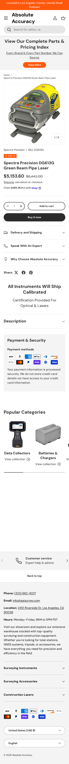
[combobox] (34, 29)
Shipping (9, 182)
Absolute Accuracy (22, 755)
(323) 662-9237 (25, 593)
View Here (34, 64)
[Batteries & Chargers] (48, 434)
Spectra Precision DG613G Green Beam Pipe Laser (30, 78)
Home (7, 75)
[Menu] (6, 18)
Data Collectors (17, 453)
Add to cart (46, 206)
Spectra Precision (14, 149)
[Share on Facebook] (23, 272)
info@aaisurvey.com (26, 601)
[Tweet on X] (16, 272)
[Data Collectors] (17, 434)
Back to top (34, 575)
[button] (63, 18)
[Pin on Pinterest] (31, 272)
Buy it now (34, 217)
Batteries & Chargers (48, 455)
